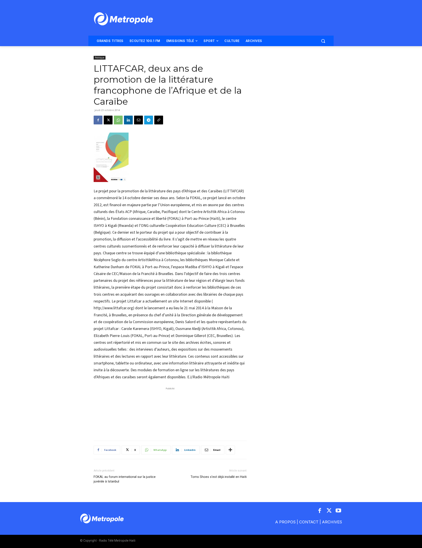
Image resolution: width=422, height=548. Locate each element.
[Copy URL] (158, 120)
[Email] (138, 120)
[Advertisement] (170, 412)
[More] (230, 450)
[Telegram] (148, 120)
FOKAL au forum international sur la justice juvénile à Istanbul (125, 479)
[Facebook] (98, 120)
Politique (99, 57)
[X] (108, 120)
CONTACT (308, 522)
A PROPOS (285, 522)
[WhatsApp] (118, 120)
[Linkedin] (128, 120)
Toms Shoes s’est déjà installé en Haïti (219, 477)
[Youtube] (338, 511)
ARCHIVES (332, 522)
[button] (323, 41)
